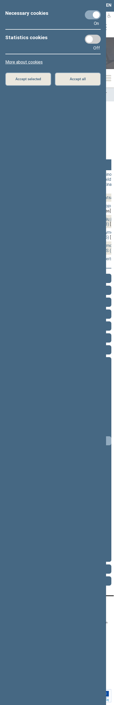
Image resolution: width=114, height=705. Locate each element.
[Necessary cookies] (93, 14)
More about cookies (24, 62)
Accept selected (28, 79)
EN (108, 5)
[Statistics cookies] (93, 39)
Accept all (78, 79)
